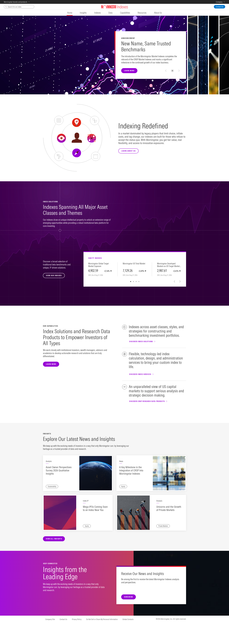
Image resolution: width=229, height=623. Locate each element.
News (121, 461)
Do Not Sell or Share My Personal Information (102, 619)
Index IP (85, 501)
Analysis (49, 461)
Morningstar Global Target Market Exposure (98, 265)
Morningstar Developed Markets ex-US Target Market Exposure (168, 265)
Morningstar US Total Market (134, 263)
